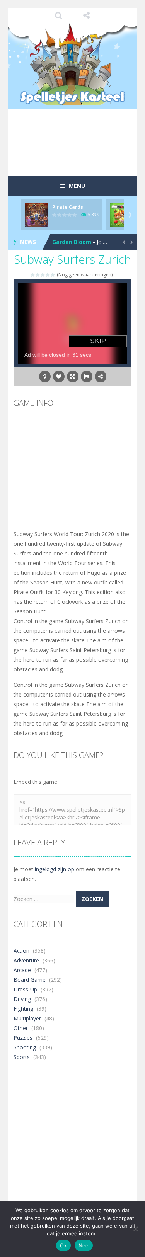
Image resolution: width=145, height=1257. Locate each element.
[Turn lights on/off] (45, 376)
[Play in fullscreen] (72, 376)
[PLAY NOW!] (36, 214)
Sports (22, 1057)
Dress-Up (25, 989)
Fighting (23, 1008)
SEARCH (58, 15)
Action (21, 950)
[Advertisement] (79, 156)
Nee (83, 1245)
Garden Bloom (71, 241)
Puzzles (23, 1037)
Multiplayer (27, 1018)
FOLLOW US (86, 15)
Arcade (22, 970)
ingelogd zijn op (54, 869)
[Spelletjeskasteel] (72, 64)
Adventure (26, 960)
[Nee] (135, 1229)
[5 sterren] (53, 275)
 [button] (86, 376)
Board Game (30, 979)
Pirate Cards (67, 207)
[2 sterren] (38, 275)
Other (21, 1028)
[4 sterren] (48, 275)
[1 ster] (33, 275)
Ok (63, 1245)
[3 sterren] (43, 275)
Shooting (25, 1047)
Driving (22, 999)
